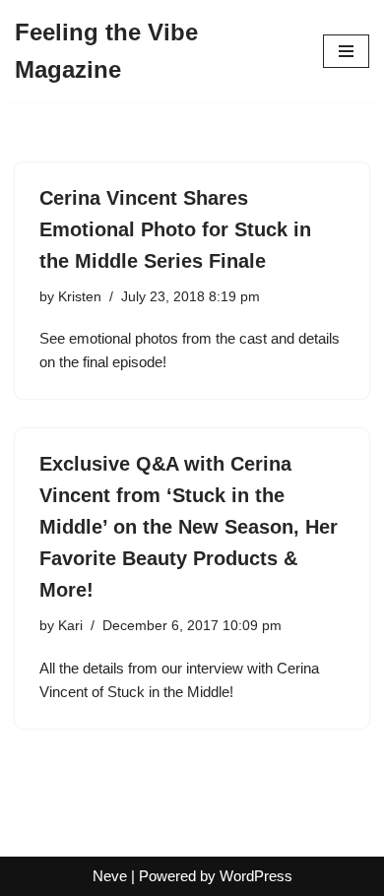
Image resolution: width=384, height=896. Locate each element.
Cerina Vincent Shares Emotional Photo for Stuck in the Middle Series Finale (175, 229)
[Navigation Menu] (346, 51)
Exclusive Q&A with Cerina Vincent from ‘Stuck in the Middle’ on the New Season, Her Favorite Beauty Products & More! (188, 527)
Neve (110, 875)
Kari (70, 625)
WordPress (256, 875)
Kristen (79, 296)
